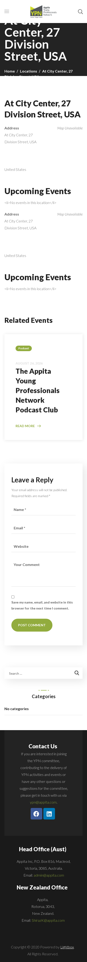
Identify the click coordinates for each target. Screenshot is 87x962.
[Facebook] (36, 813)
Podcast (23, 348)
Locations (28, 71)
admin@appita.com (49, 875)
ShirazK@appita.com (48, 920)
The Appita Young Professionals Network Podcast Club (38, 390)
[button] (80, 11)
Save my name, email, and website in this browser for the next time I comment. (42, 605)
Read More (25, 426)
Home (9, 71)
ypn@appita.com (43, 802)
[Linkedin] (49, 813)
